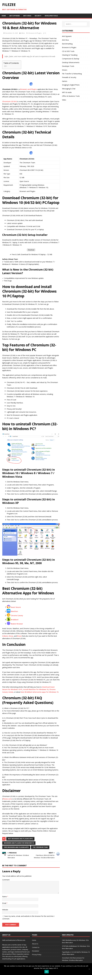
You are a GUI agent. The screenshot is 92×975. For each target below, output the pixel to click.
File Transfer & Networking (72, 74)
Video (64, 100)
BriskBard (14, 619)
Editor (23, 33)
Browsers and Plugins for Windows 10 (19, 843)
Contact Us (35, 947)
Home (4, 16)
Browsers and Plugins (28, 89)
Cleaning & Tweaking (69, 55)
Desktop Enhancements (70, 62)
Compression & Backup (70, 59)
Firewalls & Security (69, 77)
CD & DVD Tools (68, 51)
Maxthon (14, 611)
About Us (35, 944)
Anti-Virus (27, 16)
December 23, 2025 (11, 33)
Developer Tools (51, 16)
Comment (6, 880)
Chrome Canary (17, 615)
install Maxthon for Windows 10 (35, 689)
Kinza (11, 636)
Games (64, 81)
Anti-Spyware (14, 16)
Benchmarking (67, 44)
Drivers (64, 70)
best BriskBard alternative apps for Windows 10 (39, 692)
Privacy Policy (36, 954)
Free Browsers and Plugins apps (16, 847)
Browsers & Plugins (35, 33)
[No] (89, 969)
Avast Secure (16, 607)
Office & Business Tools (71, 96)
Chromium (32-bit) (9, 101)
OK (47, 972)
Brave (19, 636)
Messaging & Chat (68, 89)
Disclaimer (35, 951)
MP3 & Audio (67, 92)
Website (5, 910)
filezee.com (7, 799)
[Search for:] (75, 24)
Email (4, 903)
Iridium (5, 636)
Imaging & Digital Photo (71, 85)
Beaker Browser (17, 624)
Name (4, 896)
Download (31, 250)
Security (38, 16)
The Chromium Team (40, 847)
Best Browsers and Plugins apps (20, 839)
